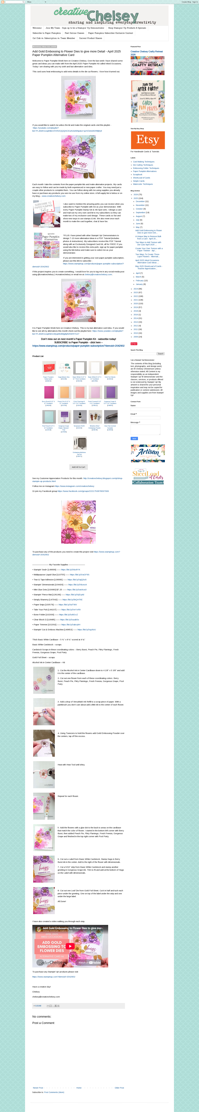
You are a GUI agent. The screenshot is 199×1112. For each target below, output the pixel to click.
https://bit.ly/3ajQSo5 (77, 579)
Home (78, 1088)
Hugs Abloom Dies (63, 377)
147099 (63, 432)
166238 (63, 379)
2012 (136, 326)
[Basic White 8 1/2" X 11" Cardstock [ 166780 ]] (95, 375)
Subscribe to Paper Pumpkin (47, 33)
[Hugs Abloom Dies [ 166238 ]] (64, 375)
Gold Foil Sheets (110, 377)
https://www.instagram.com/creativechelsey (74, 486)
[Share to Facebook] (55, 1005)
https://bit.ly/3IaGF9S (79, 574)
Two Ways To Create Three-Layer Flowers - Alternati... (147, 255)
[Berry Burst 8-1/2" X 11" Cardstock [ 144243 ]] (49, 399)
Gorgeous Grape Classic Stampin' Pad (63, 428)
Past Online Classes (74, 33)
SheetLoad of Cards (141, 178)
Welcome (37, 28)
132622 (110, 379)
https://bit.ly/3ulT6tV (68, 604)
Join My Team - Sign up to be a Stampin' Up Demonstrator (75, 28)
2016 (136, 315)
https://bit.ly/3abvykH (70, 624)
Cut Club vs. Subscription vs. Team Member (54, 38)
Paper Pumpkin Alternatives (145, 171)
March (139, 277)
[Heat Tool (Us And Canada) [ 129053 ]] (110, 424)
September (141, 212)
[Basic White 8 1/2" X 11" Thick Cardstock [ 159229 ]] (80, 375)
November (140, 205)
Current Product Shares (90, 38)
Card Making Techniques (143, 162)
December (140, 201)
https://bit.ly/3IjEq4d (75, 594)
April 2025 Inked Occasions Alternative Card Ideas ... (147, 261)
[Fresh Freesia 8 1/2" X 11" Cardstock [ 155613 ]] (95, 399)
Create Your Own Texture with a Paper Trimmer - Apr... (149, 249)
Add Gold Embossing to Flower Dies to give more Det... (148, 231)
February (140, 280)
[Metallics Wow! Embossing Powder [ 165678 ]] (95, 424)
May (138, 227)
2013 (136, 322)
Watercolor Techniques (143, 184)
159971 (79, 456)
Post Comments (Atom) (54, 1092)
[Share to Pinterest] (58, 1005)
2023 (136, 292)
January (139, 284)
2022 (136, 296)
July (138, 220)
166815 (48, 381)
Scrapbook (137, 174)
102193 (79, 428)
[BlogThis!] (50, 1005)
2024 (136, 289)
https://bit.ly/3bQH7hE (73, 599)
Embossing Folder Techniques (146, 168)
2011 (136, 329)
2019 (136, 307)
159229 (79, 381)
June (138, 223)
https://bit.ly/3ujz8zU (87, 629)
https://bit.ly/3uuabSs (69, 619)
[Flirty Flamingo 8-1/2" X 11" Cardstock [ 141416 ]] (80, 399)
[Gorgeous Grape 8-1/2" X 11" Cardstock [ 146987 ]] (110, 399)
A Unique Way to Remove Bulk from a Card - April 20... (148, 237)
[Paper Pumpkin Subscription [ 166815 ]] (49, 375)
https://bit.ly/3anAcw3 (77, 589)
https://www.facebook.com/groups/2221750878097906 (83, 491)
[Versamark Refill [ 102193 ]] (80, 424)
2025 (136, 198)
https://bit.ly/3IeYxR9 (71, 609)
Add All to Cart (78, 467)
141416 (79, 405)
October (139, 209)
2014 (136, 318)
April (138, 273)
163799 (63, 405)
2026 (136, 194)
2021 (136, 300)
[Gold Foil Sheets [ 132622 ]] (110, 375)
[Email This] (48, 1005)
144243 (48, 405)
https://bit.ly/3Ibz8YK (70, 569)
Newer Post (38, 1088)
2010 (136, 333)
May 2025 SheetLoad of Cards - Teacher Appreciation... (149, 267)
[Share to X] (53, 1005)
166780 (94, 381)
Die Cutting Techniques (143, 165)
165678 (94, 430)
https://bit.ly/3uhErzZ (68, 614)
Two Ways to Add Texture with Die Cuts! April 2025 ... (148, 243)
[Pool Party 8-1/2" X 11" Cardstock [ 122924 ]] (49, 424)
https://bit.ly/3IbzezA (77, 584)
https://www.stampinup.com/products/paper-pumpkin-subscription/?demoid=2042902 (78, 345)
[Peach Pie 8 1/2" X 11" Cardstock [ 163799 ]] (64, 399)
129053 (110, 430)
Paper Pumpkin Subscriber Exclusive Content (110, 33)
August (139, 216)
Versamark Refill (79, 426)
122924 (48, 430)
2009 (136, 337)
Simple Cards (139, 181)
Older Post (119, 1088)
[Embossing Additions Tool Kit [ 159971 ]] (80, 450)
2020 (136, 303)
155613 (94, 405)
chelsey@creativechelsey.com (98, 274)
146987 (110, 405)
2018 (136, 311)
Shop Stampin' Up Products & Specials (127, 28)
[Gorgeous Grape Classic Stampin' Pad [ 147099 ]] (64, 424)
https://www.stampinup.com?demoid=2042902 (53, 977)
